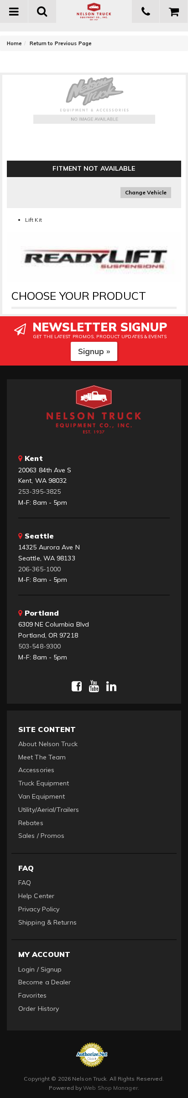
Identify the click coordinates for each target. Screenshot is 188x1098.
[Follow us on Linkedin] (111, 686)
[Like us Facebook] (76, 686)
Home (14, 43)
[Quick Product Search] (42, 11)
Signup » (94, 351)
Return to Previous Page (61, 43)
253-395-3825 (39, 491)
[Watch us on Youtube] (94, 686)
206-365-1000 (39, 569)
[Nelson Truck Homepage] (94, 11)
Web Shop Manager (110, 1087)
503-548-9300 (39, 646)
